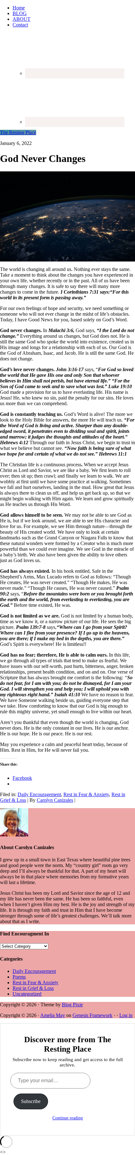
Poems (19, 977)
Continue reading (67, 1118)
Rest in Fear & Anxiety (86, 794)
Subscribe (30, 1101)
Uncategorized (27, 994)
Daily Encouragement (39, 794)
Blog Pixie (72, 1004)
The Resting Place (18, 132)
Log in (125, 1015)
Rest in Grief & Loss (33, 988)
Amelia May (52, 1015)
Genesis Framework (92, 1015)
